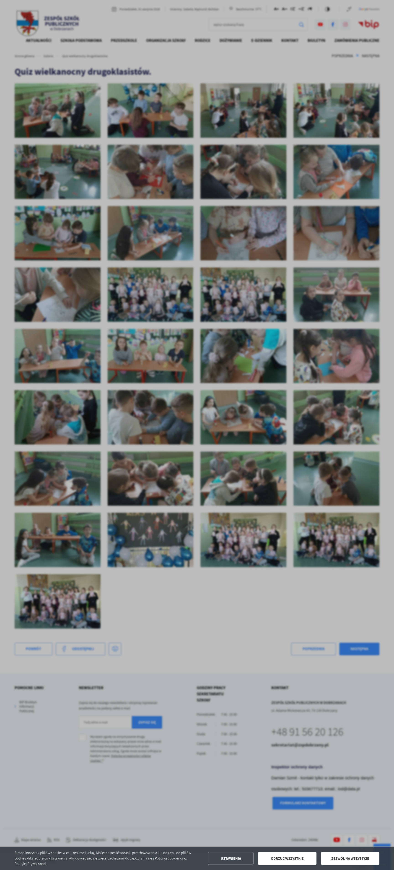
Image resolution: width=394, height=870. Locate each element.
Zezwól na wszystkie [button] (350, 858)
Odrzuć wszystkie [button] (287, 858)
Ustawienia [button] (231, 858)
